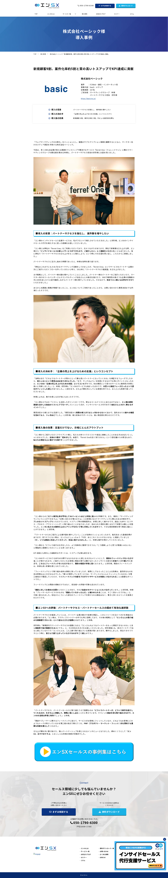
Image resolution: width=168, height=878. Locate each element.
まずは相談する (106, 6)
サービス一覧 (67, 14)
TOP (36, 14)
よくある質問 (104, 854)
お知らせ (103, 857)
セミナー (117, 14)
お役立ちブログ (100, 14)
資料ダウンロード (127, 6)
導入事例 (84, 14)
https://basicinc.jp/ (88, 98)
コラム (132, 14)
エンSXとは (50, 14)
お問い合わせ (104, 851)
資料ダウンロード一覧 (107, 848)
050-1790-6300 (87, 5)
